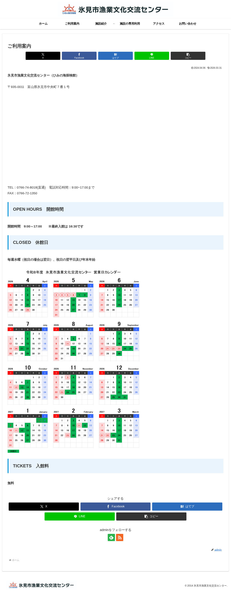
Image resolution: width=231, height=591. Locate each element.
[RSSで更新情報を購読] (119, 537)
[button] (188, 56)
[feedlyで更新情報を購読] (111, 537)
